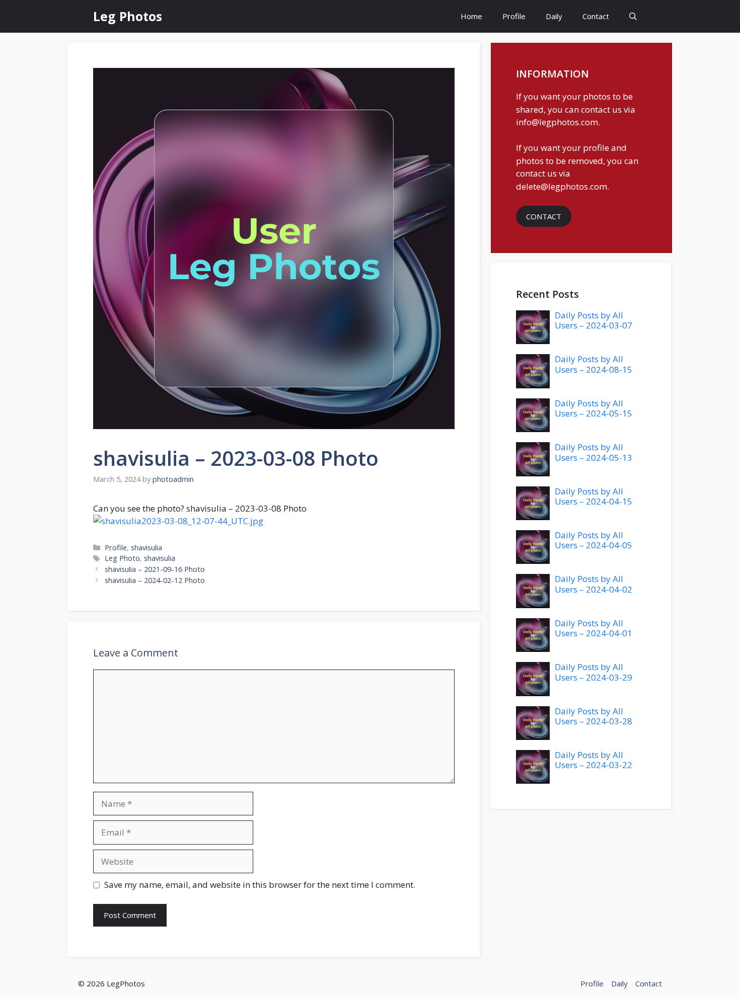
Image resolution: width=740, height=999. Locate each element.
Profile (514, 16)
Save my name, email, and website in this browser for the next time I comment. (259, 884)
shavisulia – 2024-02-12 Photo (155, 580)
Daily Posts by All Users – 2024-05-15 (593, 408)
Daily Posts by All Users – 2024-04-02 (593, 584)
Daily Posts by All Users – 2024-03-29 (593, 672)
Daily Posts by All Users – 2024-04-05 (593, 540)
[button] (633, 16)
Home (471, 16)
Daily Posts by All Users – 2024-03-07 (593, 320)
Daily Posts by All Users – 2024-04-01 (593, 628)
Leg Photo (122, 558)
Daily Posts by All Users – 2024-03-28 (593, 716)
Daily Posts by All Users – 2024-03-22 (593, 760)
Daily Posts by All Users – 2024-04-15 (593, 496)
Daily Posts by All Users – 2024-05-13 (593, 452)
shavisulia (146, 547)
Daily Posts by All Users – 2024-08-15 (593, 364)
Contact (595, 16)
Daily (554, 16)
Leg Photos (127, 16)
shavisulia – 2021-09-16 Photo (155, 569)
